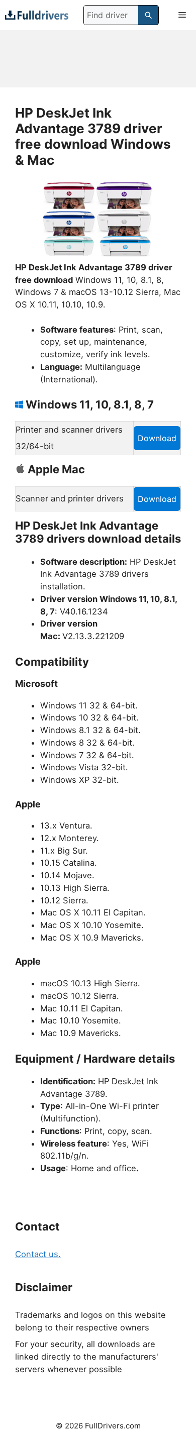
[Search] (148, 15)
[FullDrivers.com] (36, 15)
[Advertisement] (98, 58)
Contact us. (38, 1254)
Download (157, 438)
